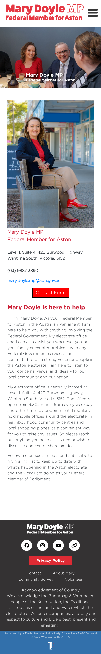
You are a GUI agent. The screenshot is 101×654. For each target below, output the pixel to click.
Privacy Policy (50, 560)
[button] (7, 57)
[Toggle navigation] (93, 13)
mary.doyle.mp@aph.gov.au (34, 281)
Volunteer (74, 579)
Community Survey (35, 579)
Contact (33, 573)
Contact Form (51, 292)
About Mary (64, 573)
